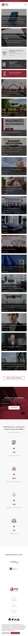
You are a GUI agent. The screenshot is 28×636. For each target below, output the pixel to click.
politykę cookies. (11, 630)
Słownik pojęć (14, 610)
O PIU (14, 597)
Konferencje (14, 600)
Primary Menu (25, 5)
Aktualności (14, 606)
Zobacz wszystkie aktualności (14, 377)
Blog (14, 604)
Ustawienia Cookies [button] (5, 633)
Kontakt (14, 612)
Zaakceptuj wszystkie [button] (15, 633)
